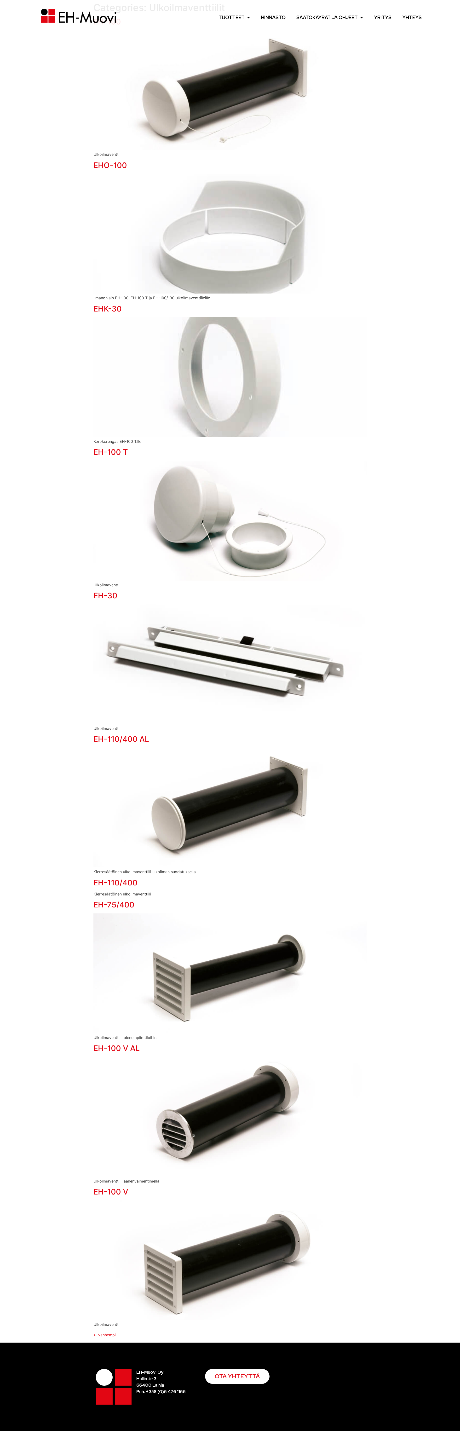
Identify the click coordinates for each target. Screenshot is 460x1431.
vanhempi (104, 1335)
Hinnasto (273, 17)
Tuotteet (231, 17)
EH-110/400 (115, 882)
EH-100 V (110, 1191)
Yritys (382, 17)
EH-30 (105, 595)
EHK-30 (107, 308)
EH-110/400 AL (121, 739)
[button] (237, 1376)
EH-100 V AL (116, 1048)
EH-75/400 (113, 904)
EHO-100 (110, 165)
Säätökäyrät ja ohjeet (327, 17)
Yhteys (412, 17)
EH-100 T (110, 452)
